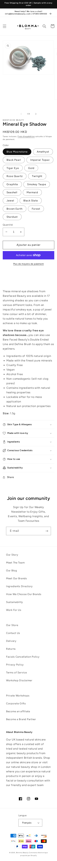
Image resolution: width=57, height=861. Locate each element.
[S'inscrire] (47, 531)
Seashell (12, 192)
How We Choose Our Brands (23, 594)
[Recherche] (44, 26)
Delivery (11, 640)
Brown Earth (14, 208)
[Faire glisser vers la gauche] (21, 114)
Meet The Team (15, 562)
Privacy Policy (15, 664)
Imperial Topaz (40, 159)
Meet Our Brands (16, 578)
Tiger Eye (13, 168)
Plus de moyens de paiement (28, 263)
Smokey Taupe (36, 184)
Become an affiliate (18, 711)
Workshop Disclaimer (19, 680)
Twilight (37, 176)
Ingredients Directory (19, 586)
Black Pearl (14, 159)
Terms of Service (16, 672)
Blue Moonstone (17, 151)
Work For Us (13, 609)
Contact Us (13, 633)
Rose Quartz (15, 176)
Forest (36, 208)
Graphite (12, 184)
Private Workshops (17, 695)
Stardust (12, 216)
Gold (31, 168)
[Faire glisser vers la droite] (36, 114)
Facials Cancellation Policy (22, 656)
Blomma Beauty (22, 853)
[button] (5, 26)
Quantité (8, 224)
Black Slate (30, 200)
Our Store (12, 625)
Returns (11, 648)
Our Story (12, 554)
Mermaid (32, 192)
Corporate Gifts (16, 703)
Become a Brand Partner (21, 719)
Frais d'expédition (26, 136)
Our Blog (11, 570)
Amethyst (43, 151)
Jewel (10, 200)
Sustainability (14, 602)
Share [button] (10, 477)
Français (26, 822)
